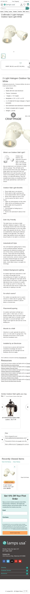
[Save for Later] (20, 63)
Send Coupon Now (15, 532)
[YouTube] (20, 561)
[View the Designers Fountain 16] (11, 408)
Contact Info (6, 554)
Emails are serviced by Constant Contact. (20, 528)
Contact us (19, 444)
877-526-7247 (4, 1)
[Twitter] (8, 561)
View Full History (6, 462)
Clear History (16, 462)
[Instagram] (12, 561)
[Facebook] (4, 561)
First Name (6, 517)
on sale (19, 441)
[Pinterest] (16, 561)
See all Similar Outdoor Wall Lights (14, 396)
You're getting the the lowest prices (14, 438)
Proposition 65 (22, 357)
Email (4, 510)
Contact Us (26, 1)
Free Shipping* (15, 1)
